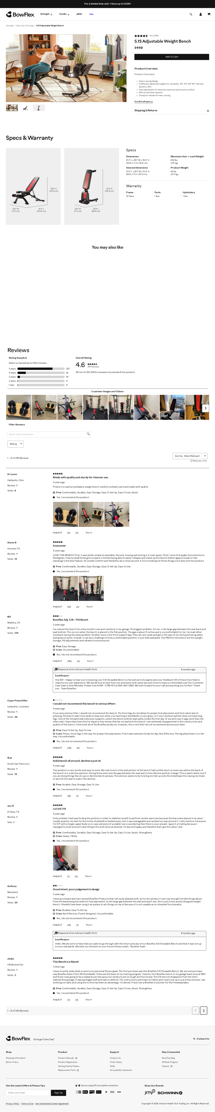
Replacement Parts (68, 1070)
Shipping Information (15, 1058)
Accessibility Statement (121, 1070)
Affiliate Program (170, 1062)
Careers (167, 1066)
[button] (18, 407)
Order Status (116, 1062)
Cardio (62, 14)
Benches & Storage (25, 26)
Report (89, 533)
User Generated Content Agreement (52, 1104)
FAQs (112, 1066)
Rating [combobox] (13, 444)
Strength (44, 14)
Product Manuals (67, 1058)
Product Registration (68, 1062)
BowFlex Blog (168, 1058)
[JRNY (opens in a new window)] (150, 1092)
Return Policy (12, 1062)
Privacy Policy (12, 1104)
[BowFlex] (20, 14)
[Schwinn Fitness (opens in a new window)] (170, 1093)
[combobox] (193, 456)
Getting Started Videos (68, 1066)
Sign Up (58, 1093)
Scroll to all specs (142, 102)
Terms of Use (27, 1104)
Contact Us (115, 1058)
